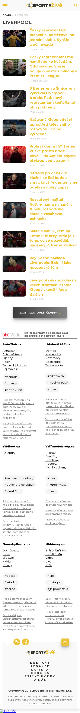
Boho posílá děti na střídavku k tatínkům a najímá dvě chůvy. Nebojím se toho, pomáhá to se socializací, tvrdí (19, 528)
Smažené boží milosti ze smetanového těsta (59, 502)
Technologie (54, 365)
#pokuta (11, 383)
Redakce (40, 666)
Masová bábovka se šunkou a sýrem (57, 521)
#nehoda (11, 376)
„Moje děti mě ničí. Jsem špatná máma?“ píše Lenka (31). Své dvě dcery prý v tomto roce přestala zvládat (19, 604)
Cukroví (50, 452)
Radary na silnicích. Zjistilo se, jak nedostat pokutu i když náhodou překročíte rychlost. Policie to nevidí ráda (59, 406)
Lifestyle (8, 557)
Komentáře (53, 354)
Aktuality (9, 350)
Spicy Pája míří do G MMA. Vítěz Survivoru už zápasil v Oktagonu (59, 602)
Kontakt (40, 662)
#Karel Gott (13, 491)
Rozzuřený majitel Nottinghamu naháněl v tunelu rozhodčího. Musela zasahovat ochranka (51, 209)
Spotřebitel (53, 361)
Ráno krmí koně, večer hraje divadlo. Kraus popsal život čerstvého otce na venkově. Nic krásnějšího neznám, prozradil (19, 508)
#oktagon (54, 582)
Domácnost (11, 550)
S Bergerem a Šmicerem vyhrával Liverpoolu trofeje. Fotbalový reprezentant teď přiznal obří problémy (52, 98)
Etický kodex (40, 676)
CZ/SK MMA (53, 554)
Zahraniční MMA (56, 550)
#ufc (51, 575)
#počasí (10, 575)
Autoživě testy (12, 354)
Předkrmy (52, 460)
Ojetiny (8, 358)
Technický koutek (15, 365)
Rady (6, 361)
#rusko (52, 389)
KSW (48, 565)
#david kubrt (13, 390)
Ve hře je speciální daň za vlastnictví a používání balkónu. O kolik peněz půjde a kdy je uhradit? (59, 426)
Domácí (51, 350)
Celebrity (9, 452)
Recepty (51, 463)
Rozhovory (52, 358)
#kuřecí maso (57, 484)
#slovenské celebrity (19, 484)
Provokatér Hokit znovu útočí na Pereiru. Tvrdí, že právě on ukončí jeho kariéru (59, 617)
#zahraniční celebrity (19, 478)
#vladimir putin (58, 382)
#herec (10, 589)
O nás (40, 679)
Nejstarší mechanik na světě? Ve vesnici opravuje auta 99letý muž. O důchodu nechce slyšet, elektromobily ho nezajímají (18, 408)
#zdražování (56, 376)
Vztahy (7, 565)
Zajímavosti (10, 369)
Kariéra (40, 669)
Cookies (40, 673)
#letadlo (10, 582)
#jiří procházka (58, 589)
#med (52, 478)
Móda (7, 561)
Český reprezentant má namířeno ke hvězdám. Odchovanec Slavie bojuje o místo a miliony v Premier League (53, 66)
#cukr (52, 491)
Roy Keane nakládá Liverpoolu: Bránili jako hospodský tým (50, 263)
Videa (49, 557)
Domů (7, 15)
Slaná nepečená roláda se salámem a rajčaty (59, 512)
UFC (48, 561)
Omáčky (51, 456)
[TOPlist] (8, 711)
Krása (6, 554)
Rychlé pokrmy (55, 467)
